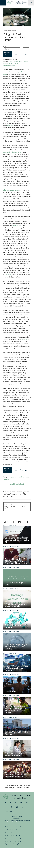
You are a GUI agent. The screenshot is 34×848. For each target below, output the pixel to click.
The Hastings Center (17, 796)
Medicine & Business (9, 65)
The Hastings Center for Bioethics (17, 2)
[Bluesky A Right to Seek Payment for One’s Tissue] (26, 54)
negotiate (25, 339)
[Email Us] (22, 807)
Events (16, 827)
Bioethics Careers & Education (14, 833)
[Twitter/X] (16, 802)
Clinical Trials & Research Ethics (18, 61)
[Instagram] (27, 802)
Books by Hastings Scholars (13, 836)
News (17, 830)
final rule (8, 275)
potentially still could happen (12, 152)
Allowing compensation (11, 190)
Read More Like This (16, 484)
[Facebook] (5, 802)
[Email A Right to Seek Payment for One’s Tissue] (29, 54)
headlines (10, 125)
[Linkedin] (10, 802)
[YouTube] (21, 802)
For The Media (9, 830)
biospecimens (13, 477)
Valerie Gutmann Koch (12, 47)
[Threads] (11, 807)
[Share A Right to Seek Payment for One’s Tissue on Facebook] (20, 54)
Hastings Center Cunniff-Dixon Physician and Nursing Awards (14, 843)
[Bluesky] (17, 807)
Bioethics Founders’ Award (13, 839)
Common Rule (16, 225)
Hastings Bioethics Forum (10, 63)
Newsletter (23, 827)
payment (6, 479)
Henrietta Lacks (23, 477)
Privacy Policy (10, 822)
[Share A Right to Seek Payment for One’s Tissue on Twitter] (23, 54)
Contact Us (8, 827)
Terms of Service (20, 822)
